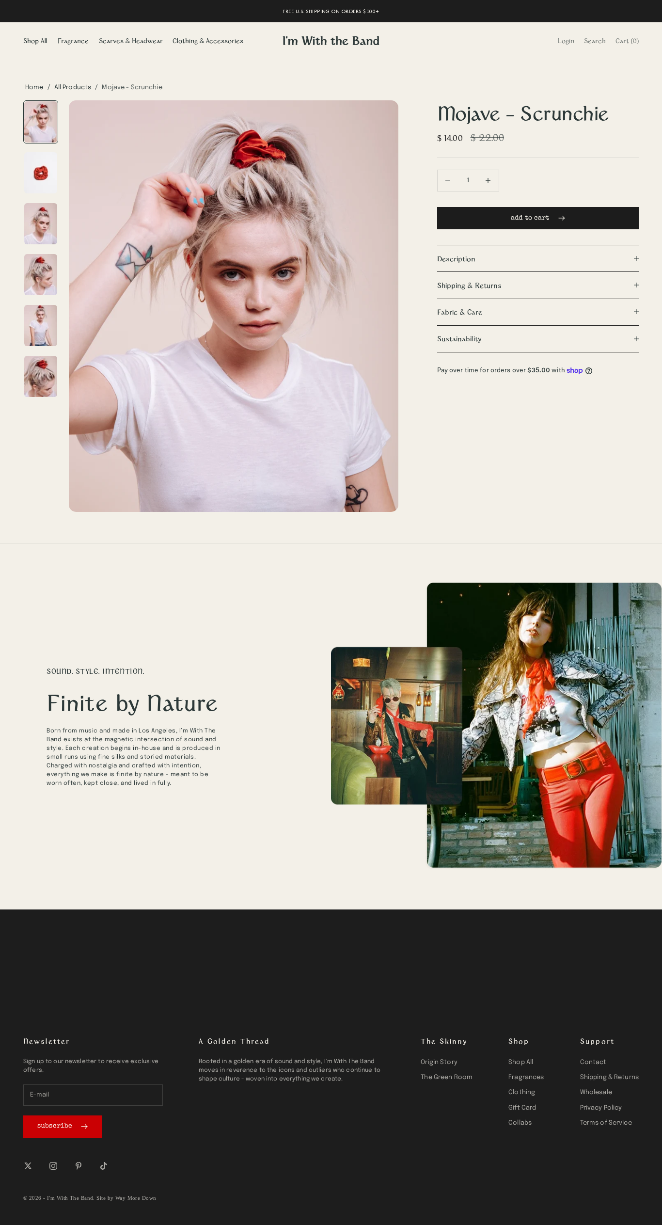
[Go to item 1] (40, 121)
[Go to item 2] (40, 172)
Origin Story (439, 1062)
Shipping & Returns (609, 1077)
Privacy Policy (601, 1108)
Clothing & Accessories (208, 40)
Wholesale (596, 1092)
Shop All (35, 40)
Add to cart (530, 217)
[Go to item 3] (40, 223)
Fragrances (526, 1077)
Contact (593, 1062)
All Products (73, 87)
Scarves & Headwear (131, 40)
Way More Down (136, 1198)
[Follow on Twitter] (28, 1166)
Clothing (521, 1092)
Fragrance (73, 40)
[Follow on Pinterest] (78, 1166)
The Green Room (447, 1077)
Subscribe (54, 1126)
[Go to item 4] (40, 274)
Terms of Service (606, 1123)
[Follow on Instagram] (53, 1166)
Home (34, 87)
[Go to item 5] (40, 325)
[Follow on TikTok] (104, 1166)
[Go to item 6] (40, 376)
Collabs (520, 1123)
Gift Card (522, 1108)
